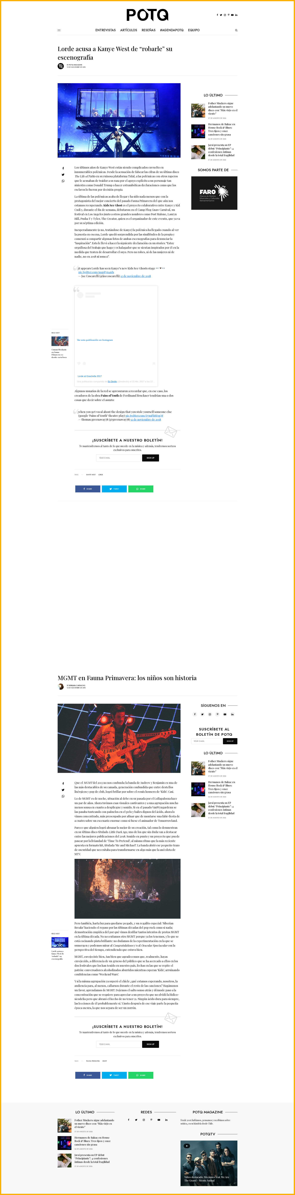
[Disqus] (147, 539)
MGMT (104, 1061)
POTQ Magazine (75, 65)
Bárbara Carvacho (77, 685)
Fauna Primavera (93, 1061)
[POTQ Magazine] (147, 15)
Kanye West (91, 474)
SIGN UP (150, 458)
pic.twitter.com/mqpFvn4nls (96, 272)
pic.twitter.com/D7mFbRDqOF (144, 416)
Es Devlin (112, 381)
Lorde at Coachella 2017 (90, 376)
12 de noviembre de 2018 (135, 276)
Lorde (100, 474)
